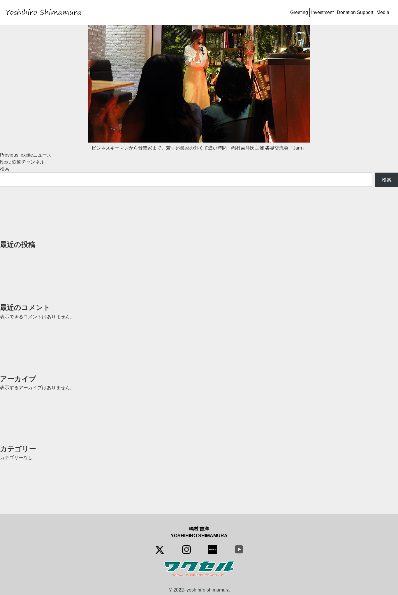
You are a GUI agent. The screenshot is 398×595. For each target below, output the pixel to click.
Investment (322, 12)
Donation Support (355, 12)
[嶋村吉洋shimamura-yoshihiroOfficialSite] (44, 12)
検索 (4, 168)
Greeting (299, 12)
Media (382, 12)
